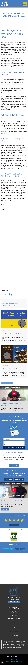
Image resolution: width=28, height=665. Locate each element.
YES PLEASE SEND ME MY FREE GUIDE (14, 447)
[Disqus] (14, 233)
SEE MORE (5, 509)
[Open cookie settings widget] (2, 662)
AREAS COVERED (14, 602)
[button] (25, 4)
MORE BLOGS (19, 479)
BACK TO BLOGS (7, 383)
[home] (8, 4)
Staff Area (14, 659)
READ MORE (14, 465)
